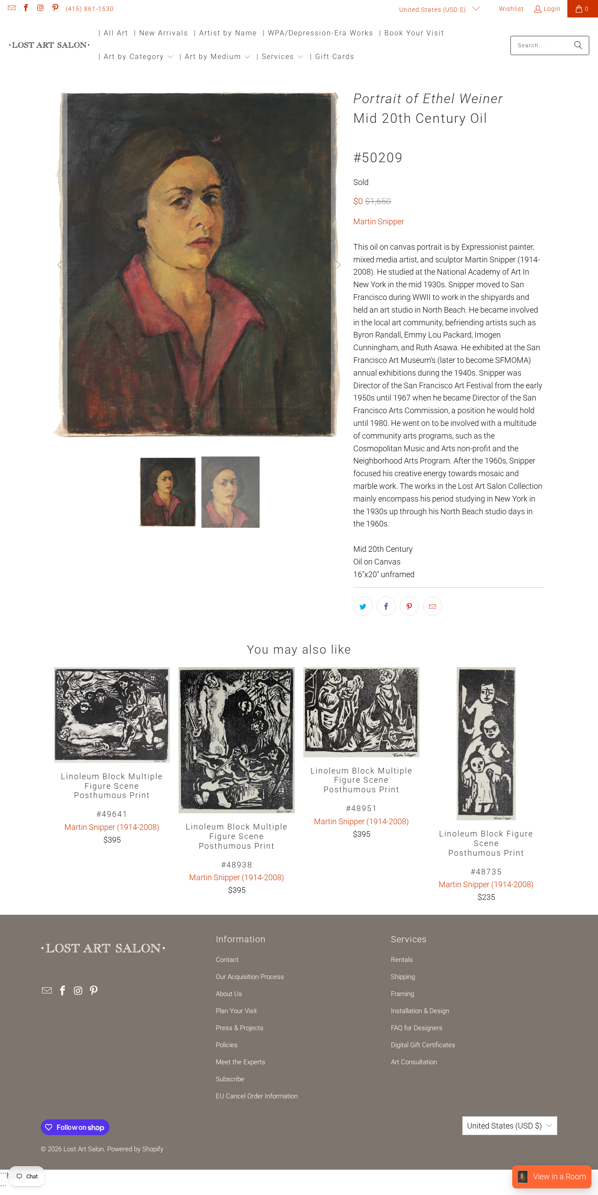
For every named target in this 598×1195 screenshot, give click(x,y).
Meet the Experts (240, 1062)
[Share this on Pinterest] (409, 606)
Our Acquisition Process (250, 977)
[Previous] (60, 265)
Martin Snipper (378, 221)
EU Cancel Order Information (257, 1096)
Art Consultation (414, 1062)
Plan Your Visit (236, 1011)
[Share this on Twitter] (363, 606)
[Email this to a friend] (432, 606)
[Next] (338, 265)
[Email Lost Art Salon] (11, 8)
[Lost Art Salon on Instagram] (40, 8)
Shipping (403, 977)
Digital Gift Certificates (423, 1045)
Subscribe (230, 1079)
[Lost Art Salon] (49, 45)
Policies (227, 1045)
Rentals (402, 960)
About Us (229, 994)
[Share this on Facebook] (386, 606)
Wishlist (510, 8)
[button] (136, 57)
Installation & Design (420, 1011)
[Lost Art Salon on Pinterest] (55, 8)
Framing (402, 994)
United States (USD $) (433, 9)
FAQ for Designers (417, 1028)
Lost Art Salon (83, 1149)
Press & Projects (240, 1028)
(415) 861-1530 (90, 8)
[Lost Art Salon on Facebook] (25, 8)
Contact (227, 960)
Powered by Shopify (135, 1149)
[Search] (578, 45)
